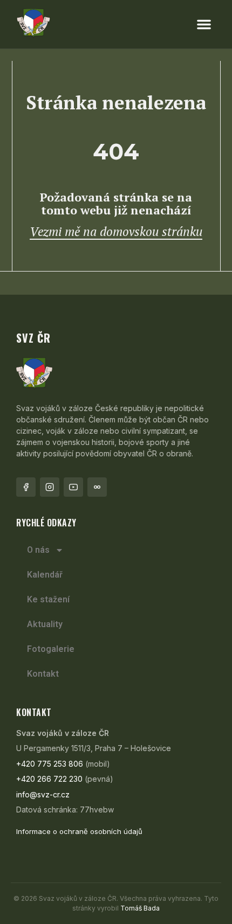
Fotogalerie (50, 649)
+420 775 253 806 (49, 763)
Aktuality (45, 624)
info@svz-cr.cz (43, 794)
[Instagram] (49, 487)
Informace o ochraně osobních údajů (79, 831)
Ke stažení (48, 599)
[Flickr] (97, 487)
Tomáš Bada (140, 908)
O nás (38, 550)
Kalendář (45, 574)
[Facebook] (26, 487)
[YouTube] (73, 487)
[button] (204, 24)
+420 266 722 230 (49, 778)
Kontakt (43, 674)
